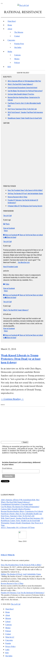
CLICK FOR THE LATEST (23, 73)
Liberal (7, 621)
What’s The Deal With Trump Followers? (20, 84)
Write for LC (9, 637)
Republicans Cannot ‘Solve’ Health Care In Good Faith (20, 520)
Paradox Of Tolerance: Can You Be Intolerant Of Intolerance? (22, 592)
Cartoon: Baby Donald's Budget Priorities (21, 94)
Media (10, 51)
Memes (16, 58)
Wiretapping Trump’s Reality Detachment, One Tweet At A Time (22, 524)
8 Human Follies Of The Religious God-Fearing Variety (25, 206)
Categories (11, 40)
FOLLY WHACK (8, 554)
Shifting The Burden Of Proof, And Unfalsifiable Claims (25, 193)
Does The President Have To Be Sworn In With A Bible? (25, 190)
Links (7, 649)
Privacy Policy (10, 646)
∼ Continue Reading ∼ (12, 398)
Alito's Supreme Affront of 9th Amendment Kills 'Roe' (24, 81)
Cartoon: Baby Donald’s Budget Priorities (15, 509)
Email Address (7, 468)
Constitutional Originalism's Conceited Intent (22, 87)
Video (7, 284)
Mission (8, 618)
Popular (8, 643)
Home (10, 25)
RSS (9, 66)
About (10, 29)
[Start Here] (12, 21)
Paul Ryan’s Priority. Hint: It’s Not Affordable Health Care (21, 513)
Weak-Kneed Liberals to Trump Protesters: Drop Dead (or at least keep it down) (20, 358)
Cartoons (17, 55)
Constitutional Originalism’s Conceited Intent (17, 504)
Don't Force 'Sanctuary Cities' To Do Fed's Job (22, 109)
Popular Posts (19, 43)
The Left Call (7, 215)
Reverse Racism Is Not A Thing (17, 197)
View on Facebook (9, 228)
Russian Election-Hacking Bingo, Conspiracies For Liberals (22, 511)
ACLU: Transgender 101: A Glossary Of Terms (18, 527)
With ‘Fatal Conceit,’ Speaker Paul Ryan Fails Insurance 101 (22, 518)
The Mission (18, 32)
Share (6, 230)
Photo (7, 224)
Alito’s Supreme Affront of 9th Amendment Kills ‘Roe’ (20, 499)
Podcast (17, 62)
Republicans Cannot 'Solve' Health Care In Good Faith (25, 118)
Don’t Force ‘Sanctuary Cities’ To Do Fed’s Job (17, 516)
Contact (17, 36)
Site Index (17, 47)
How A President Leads (10, 266)
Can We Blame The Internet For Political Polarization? (25, 90)
